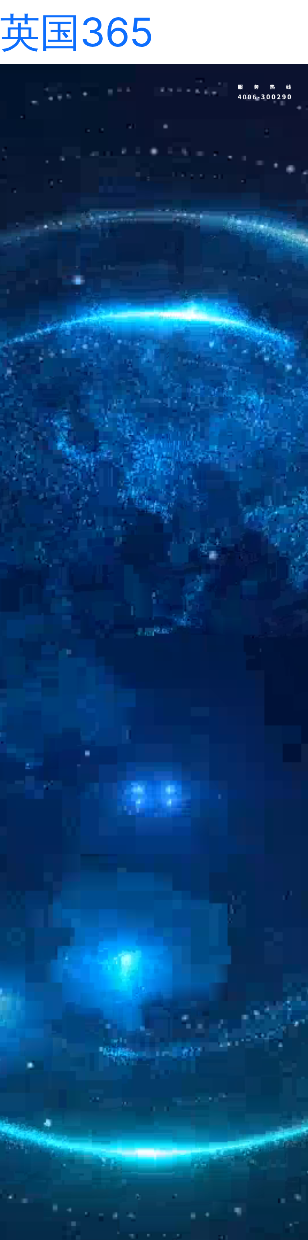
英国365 (77, 32)
